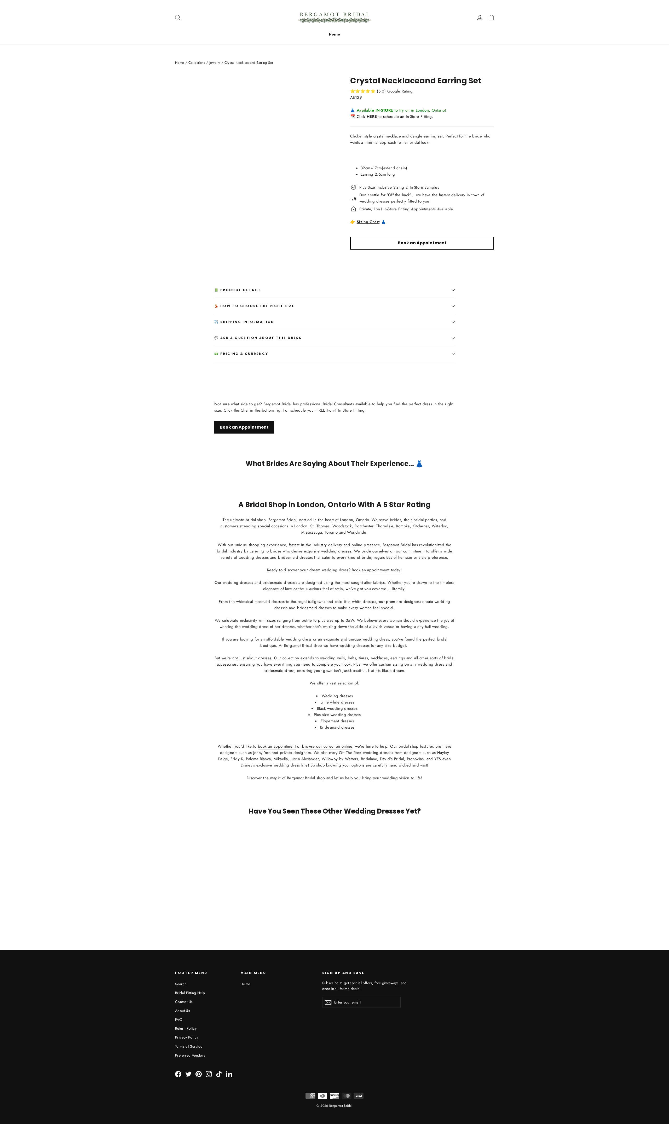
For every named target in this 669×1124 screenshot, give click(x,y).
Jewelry (214, 62)
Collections (196, 62)
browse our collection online (327, 746)
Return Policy (186, 1028)
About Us (182, 1010)
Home (334, 34)
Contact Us (184, 1001)
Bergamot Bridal (282, 520)
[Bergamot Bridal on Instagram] (209, 1074)
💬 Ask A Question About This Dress (258, 338)
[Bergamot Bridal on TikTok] (219, 1074)
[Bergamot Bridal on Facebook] (178, 1074)
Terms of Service (188, 1046)
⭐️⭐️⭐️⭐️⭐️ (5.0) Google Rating (381, 91)
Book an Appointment (244, 427)
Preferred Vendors (190, 1055)
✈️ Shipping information (244, 322)
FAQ (178, 1019)
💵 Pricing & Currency (241, 353)
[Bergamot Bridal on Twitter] (188, 1074)
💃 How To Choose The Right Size (254, 306)
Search (180, 984)
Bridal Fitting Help (190, 992)
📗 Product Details (237, 290)
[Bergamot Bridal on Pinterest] (198, 1074)
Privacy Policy (186, 1037)
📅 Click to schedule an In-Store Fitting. (391, 116)
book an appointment (277, 746)
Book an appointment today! (377, 570)
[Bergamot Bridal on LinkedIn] (229, 1074)
